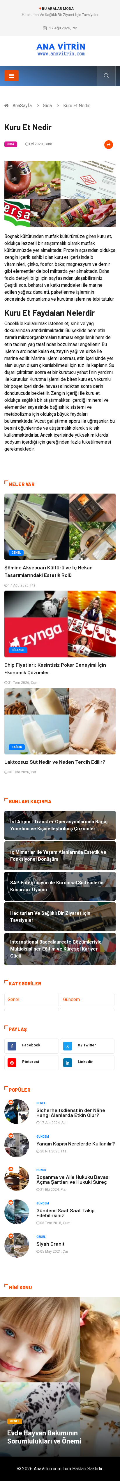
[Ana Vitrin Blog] (60, 48)
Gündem (71, 999)
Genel (16, 552)
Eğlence (18, 650)
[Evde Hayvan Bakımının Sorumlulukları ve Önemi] (60, 1377)
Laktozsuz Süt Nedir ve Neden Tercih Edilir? (54, 762)
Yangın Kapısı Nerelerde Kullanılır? (75, 1143)
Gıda (47, 105)
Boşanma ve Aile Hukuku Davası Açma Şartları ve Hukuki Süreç (73, 1179)
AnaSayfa (22, 105)
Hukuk (41, 1170)
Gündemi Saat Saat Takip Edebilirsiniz (65, 1212)
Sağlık (17, 747)
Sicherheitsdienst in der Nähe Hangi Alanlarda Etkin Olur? (70, 1112)
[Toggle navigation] (11, 75)
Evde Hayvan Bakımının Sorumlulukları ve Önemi (44, 1436)
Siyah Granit (50, 1243)
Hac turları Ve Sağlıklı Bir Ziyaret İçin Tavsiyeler (60, 14)
